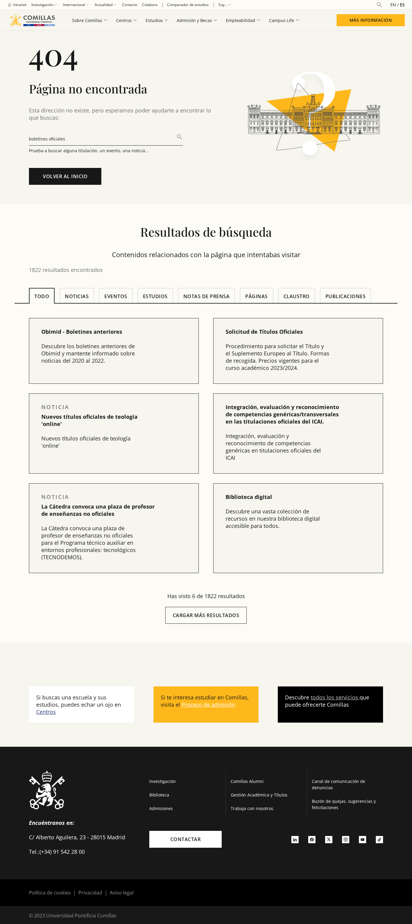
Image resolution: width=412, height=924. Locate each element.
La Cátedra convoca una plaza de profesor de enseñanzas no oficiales (98, 510)
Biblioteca (159, 795)
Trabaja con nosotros (252, 808)
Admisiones (161, 808)
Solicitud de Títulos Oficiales (264, 331)
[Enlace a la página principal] (32, 20)
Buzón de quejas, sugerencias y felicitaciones (344, 804)
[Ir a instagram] (345, 839)
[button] (114, 351)
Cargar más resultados (206, 615)
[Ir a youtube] (362, 839)
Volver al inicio (65, 176)
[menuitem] (17, 5)
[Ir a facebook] (311, 839)
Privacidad (90, 892)
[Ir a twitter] (328, 839)
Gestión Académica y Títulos (259, 795)
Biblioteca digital (249, 496)
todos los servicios (335, 697)
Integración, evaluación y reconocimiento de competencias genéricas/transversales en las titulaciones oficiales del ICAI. (282, 414)
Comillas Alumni (247, 781)
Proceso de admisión (208, 704)
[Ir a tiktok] (379, 839)
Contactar (185, 839)
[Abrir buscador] (379, 4)
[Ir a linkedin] (295, 839)
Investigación (162, 781)
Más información (371, 20)
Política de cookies (50, 892)
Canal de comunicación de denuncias (338, 784)
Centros (46, 711)
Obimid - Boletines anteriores (81, 331)
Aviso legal (122, 892)
